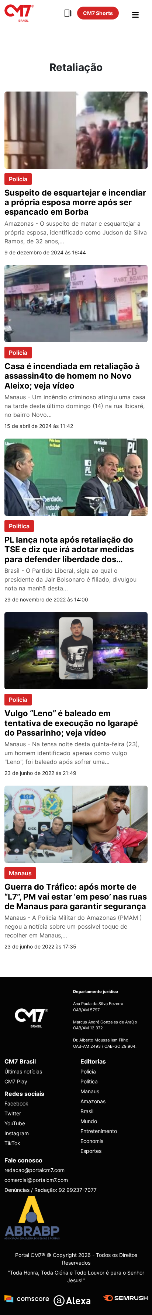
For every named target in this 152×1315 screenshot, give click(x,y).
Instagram (16, 1133)
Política (19, 526)
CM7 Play (15, 1081)
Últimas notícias (23, 1071)
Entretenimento (98, 1131)
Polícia (18, 179)
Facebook (16, 1103)
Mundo (88, 1121)
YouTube (14, 1123)
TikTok (12, 1143)
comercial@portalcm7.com (36, 1180)
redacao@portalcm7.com (34, 1170)
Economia (92, 1141)
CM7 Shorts (98, 13)
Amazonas (93, 1101)
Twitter (12, 1113)
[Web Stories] (68, 13)
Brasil (86, 1111)
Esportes (90, 1151)
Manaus (20, 873)
